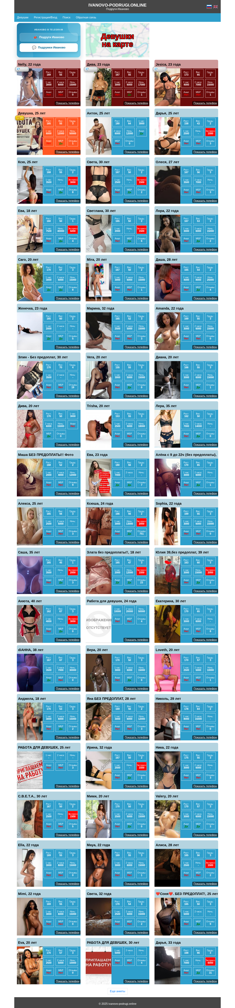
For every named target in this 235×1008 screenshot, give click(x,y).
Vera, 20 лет (97, 357)
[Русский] (209, 7)
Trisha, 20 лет (98, 406)
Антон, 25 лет (98, 113)
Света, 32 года (99, 894)
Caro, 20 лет (28, 259)
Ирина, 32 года (99, 747)
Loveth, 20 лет (168, 650)
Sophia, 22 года (168, 503)
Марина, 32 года (100, 308)
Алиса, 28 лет (167, 845)
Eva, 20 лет (27, 942)
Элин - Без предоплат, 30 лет (43, 357)
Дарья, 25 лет (167, 113)
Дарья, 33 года (168, 942)
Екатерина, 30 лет (171, 601)
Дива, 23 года (98, 64)
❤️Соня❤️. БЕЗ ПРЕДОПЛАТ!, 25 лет (187, 894)
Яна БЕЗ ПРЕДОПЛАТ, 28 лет (111, 699)
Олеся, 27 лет (167, 162)
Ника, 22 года (167, 747)
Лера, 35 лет (166, 406)
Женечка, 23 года (32, 308)
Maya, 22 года (98, 845)
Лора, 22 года (167, 211)
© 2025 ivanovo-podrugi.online (117, 1003)
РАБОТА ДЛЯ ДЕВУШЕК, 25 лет (44, 747)
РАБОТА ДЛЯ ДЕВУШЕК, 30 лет (113, 942)
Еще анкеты (117, 991)
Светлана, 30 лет (101, 211)
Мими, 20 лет (98, 796)
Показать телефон (67, 103)
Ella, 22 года (28, 845)
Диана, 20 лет (167, 357)
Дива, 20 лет (28, 406)
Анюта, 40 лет (30, 601)
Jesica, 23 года (168, 64)
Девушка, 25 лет (32, 113)
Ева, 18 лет (27, 211)
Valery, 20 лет (167, 796)
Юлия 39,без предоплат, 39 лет (182, 552)
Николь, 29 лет (168, 699)
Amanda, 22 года (170, 308)
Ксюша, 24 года (100, 503)
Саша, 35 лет (29, 552)
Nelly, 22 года (29, 64)
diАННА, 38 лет (31, 650)
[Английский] (215, 7)
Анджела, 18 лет (32, 699)
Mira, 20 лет (97, 259)
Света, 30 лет (98, 162)
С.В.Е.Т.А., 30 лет (32, 796)
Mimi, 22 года (29, 894)
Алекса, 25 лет (30, 503)
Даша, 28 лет (167, 259)
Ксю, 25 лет (28, 162)
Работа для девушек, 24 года (111, 601)
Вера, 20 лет (97, 650)
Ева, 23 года (97, 455)
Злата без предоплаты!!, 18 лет (114, 552)
